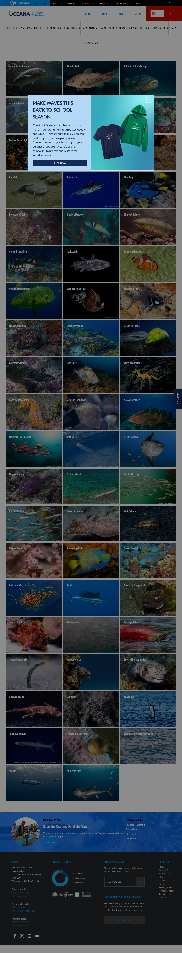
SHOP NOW (60, 163)
